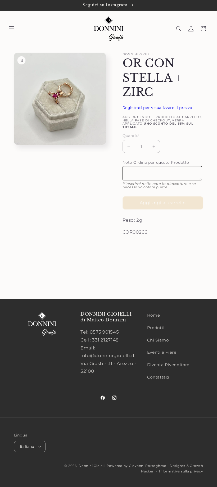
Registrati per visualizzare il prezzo (157, 107)
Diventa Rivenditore (168, 364)
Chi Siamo (158, 340)
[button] (12, 28)
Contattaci (158, 377)
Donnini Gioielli (93, 466)
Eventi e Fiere (162, 352)
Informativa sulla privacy (181, 471)
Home (153, 315)
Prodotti (156, 327)
